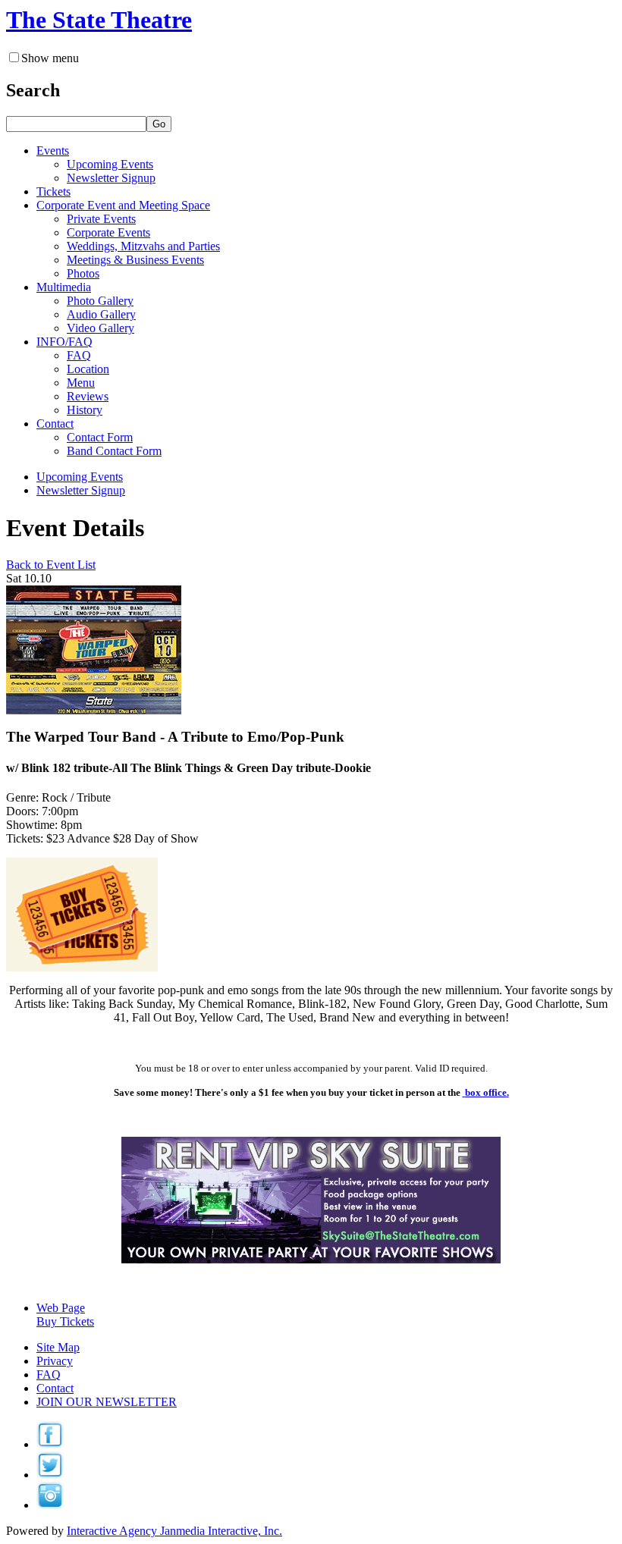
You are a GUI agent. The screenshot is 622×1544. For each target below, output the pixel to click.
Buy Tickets (65, 1321)
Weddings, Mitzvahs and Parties (143, 246)
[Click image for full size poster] (93, 710)
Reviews (87, 396)
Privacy (54, 1360)
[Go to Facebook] (50, 1444)
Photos (83, 273)
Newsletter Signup (111, 177)
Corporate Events (108, 232)
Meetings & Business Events (135, 259)
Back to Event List (51, 564)
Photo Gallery (100, 300)
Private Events (101, 218)
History (84, 409)
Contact (55, 1388)
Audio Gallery (101, 314)
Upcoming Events (110, 164)
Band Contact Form (114, 450)
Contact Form (100, 437)
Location (88, 368)
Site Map (58, 1347)
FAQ (79, 355)
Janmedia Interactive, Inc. (174, 1530)
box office (486, 1092)
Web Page (60, 1307)
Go (158, 124)
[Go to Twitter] (50, 1474)
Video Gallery (100, 328)
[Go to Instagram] (50, 1504)
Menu (81, 382)
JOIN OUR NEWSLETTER (106, 1401)
